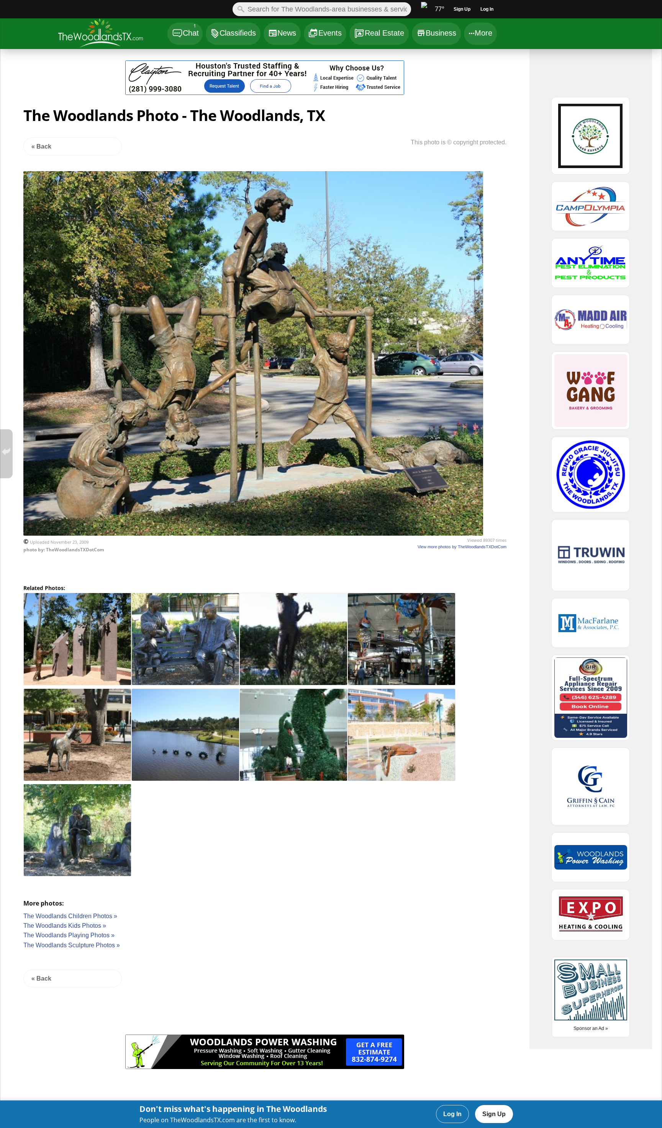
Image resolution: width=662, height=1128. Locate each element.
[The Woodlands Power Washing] (264, 1067)
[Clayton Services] (264, 93)
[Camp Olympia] (590, 209)
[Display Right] (476, 79)
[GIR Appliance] (590, 701)
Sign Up (494, 1114)
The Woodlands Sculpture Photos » (71, 945)
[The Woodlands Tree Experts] (590, 139)
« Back (41, 146)
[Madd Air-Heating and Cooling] (590, 323)
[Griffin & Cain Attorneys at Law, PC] (590, 789)
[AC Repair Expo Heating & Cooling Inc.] (590, 918)
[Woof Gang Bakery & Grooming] (590, 393)
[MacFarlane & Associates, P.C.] (590, 626)
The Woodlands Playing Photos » (69, 935)
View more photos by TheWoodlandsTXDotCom (462, 546)
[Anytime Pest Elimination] (590, 266)
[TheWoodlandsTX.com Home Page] (112, 34)
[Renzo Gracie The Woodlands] (590, 477)
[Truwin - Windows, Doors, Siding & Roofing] (590, 558)
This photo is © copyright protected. (458, 142)
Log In (452, 1114)
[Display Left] (53, 79)
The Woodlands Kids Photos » (64, 925)
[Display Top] (264, 57)
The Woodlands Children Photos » (70, 916)
